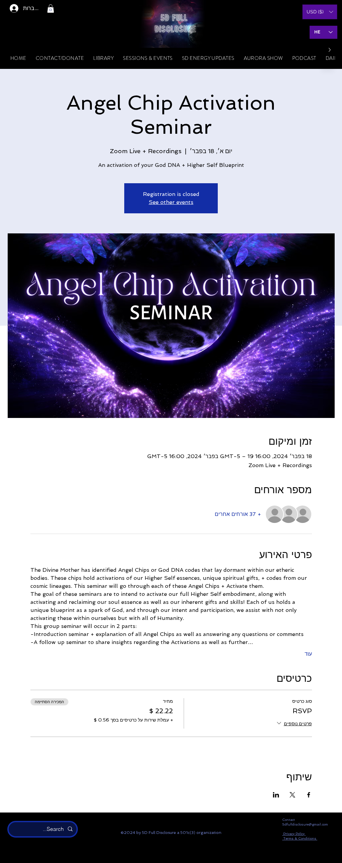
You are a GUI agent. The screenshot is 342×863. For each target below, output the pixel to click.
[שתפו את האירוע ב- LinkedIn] (276, 794)
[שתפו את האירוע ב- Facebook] (309, 794)
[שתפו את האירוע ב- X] (292, 794)
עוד (308, 654)
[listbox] (319, 11)
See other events (171, 202)
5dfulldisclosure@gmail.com (305, 824)
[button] (50, 8)
